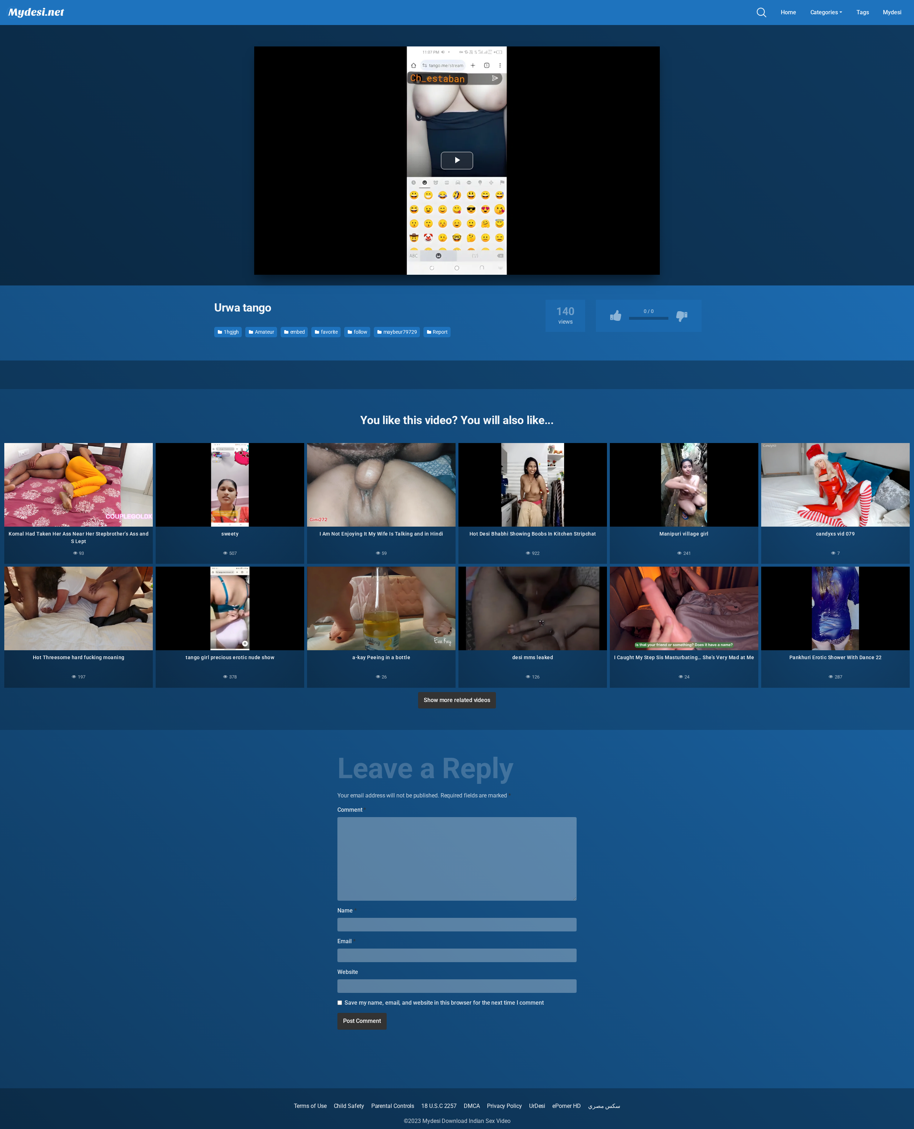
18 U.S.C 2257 (439, 1106)
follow (360, 332)
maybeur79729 (399, 332)
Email (346, 941)
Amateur (264, 332)
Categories (824, 12)
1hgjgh (231, 332)
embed (297, 332)
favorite (329, 332)
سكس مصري (604, 1106)
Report (440, 332)
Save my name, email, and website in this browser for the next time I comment (444, 1002)
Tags (863, 12)
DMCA (472, 1106)
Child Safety (349, 1106)
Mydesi (892, 12)
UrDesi (537, 1106)
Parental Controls (393, 1106)
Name (347, 910)
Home (788, 12)
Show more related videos (457, 700)
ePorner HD (566, 1106)
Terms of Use (310, 1106)
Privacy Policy (504, 1106)
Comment (351, 809)
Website (347, 972)
